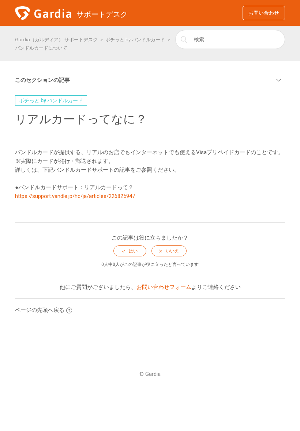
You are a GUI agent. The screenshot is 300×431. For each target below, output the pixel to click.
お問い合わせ (263, 13)
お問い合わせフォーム (163, 287)
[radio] (129, 250)
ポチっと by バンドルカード (135, 39)
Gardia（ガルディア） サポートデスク (56, 39)
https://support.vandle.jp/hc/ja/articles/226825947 (75, 196)
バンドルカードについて (41, 48)
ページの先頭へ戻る (39, 310)
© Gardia (150, 374)
